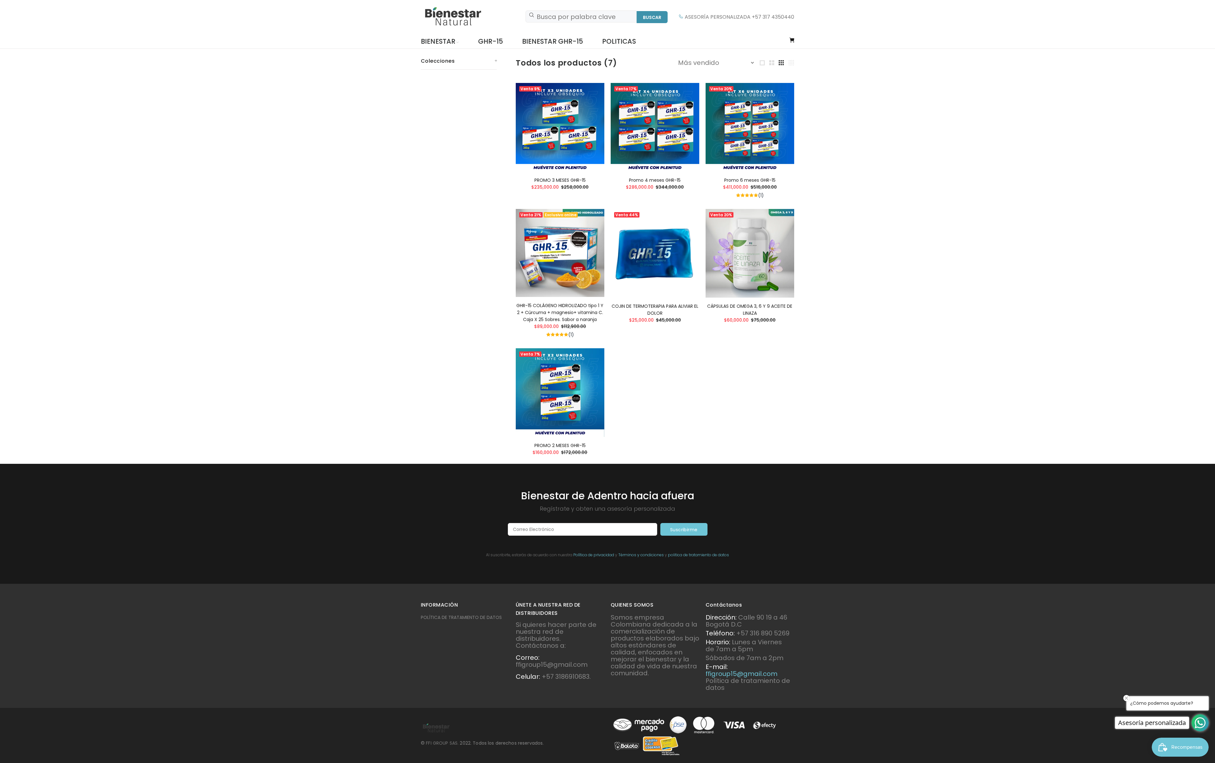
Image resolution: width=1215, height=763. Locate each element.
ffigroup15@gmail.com (741, 673)
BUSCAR (652, 17)
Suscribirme (684, 530)
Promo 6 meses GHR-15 (750, 180)
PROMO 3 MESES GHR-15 (560, 180)
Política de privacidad (593, 555)
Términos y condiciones (641, 555)
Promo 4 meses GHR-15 (655, 180)
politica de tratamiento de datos (698, 555)
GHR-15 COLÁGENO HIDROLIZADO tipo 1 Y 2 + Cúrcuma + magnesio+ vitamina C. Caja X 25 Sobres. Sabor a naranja (559, 312)
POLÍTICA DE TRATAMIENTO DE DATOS (461, 617)
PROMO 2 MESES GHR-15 (560, 445)
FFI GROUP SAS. (443, 743)
